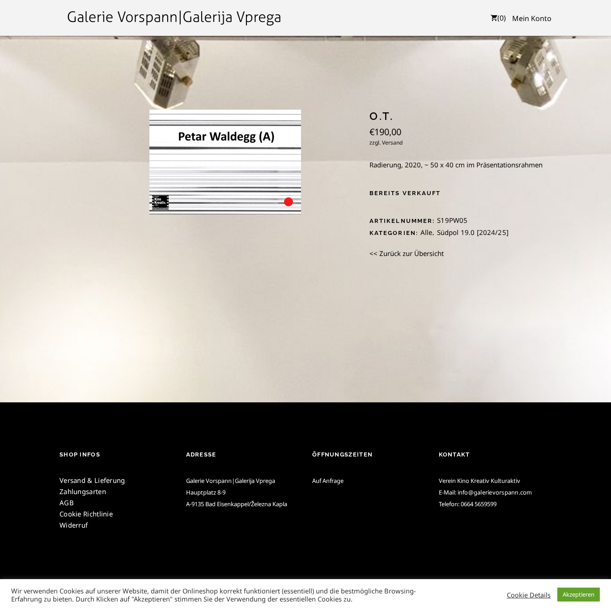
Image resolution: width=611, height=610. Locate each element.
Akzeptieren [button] (578, 594)
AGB (66, 502)
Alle (426, 232)
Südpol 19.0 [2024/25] (473, 232)
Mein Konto (532, 18)
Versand (392, 142)
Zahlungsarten (82, 491)
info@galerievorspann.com (495, 492)
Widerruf (73, 524)
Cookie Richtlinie (86, 513)
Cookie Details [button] (529, 595)
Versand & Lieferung (92, 480)
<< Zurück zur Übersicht (406, 253)
